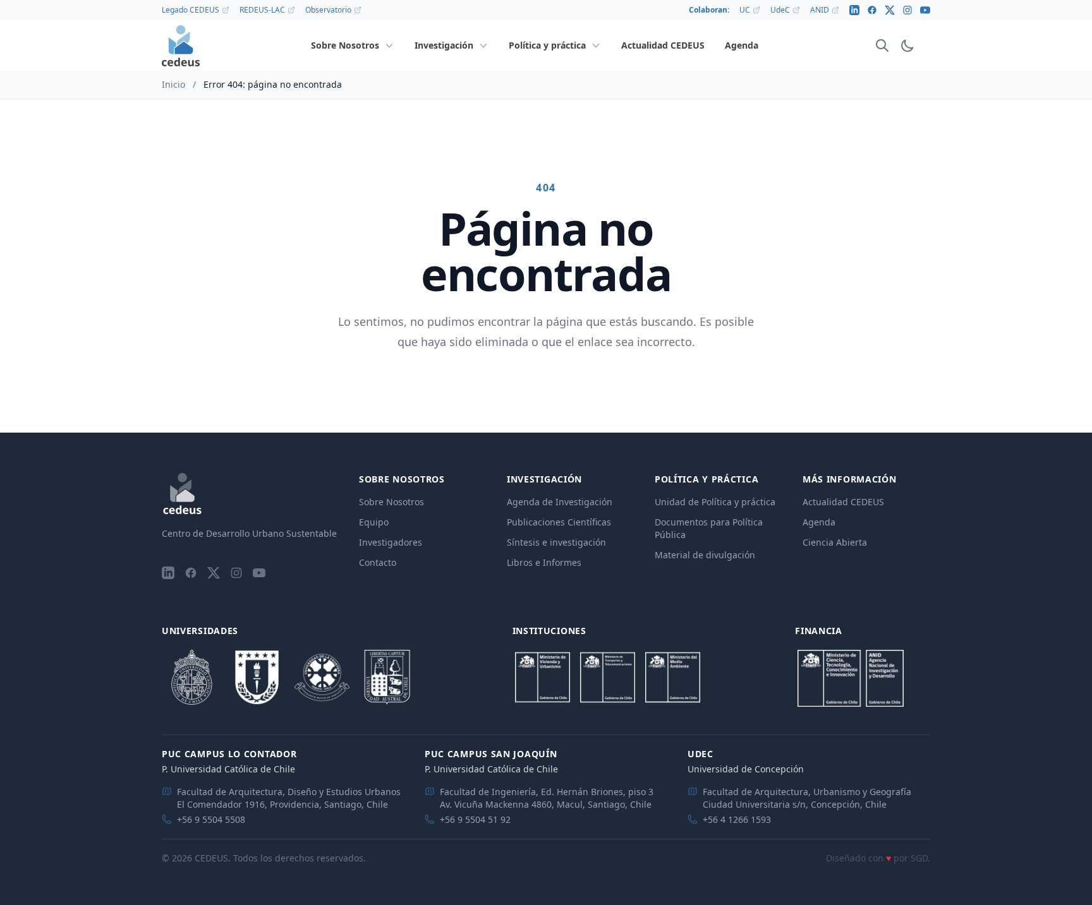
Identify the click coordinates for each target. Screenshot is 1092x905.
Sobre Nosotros (391, 502)
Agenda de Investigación (559, 502)
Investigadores (390, 542)
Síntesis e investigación (556, 542)
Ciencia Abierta (835, 542)
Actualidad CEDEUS (843, 502)
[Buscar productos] (882, 45)
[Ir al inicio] (181, 45)
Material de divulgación (705, 555)
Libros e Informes (544, 562)
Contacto (377, 562)
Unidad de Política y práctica (715, 502)
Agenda (819, 522)
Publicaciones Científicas (559, 522)
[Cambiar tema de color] (907, 45)
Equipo (374, 522)
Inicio (173, 84)
